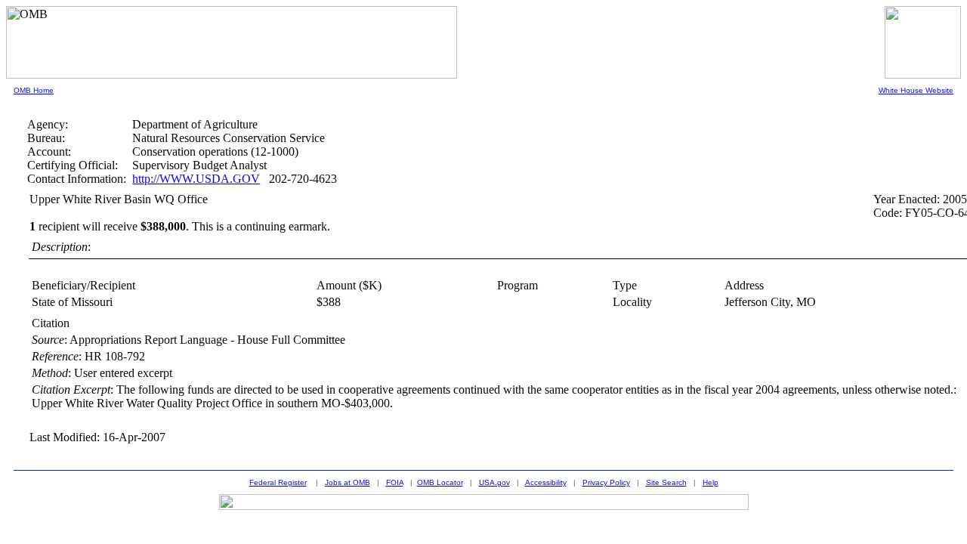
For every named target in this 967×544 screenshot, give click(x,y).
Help (710, 482)
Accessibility (546, 482)
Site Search (666, 482)
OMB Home (34, 90)
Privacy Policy (606, 482)
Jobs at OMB (347, 482)
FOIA (394, 482)
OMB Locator (440, 482)
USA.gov (494, 482)
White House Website (916, 90)
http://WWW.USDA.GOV (196, 178)
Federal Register (278, 482)
